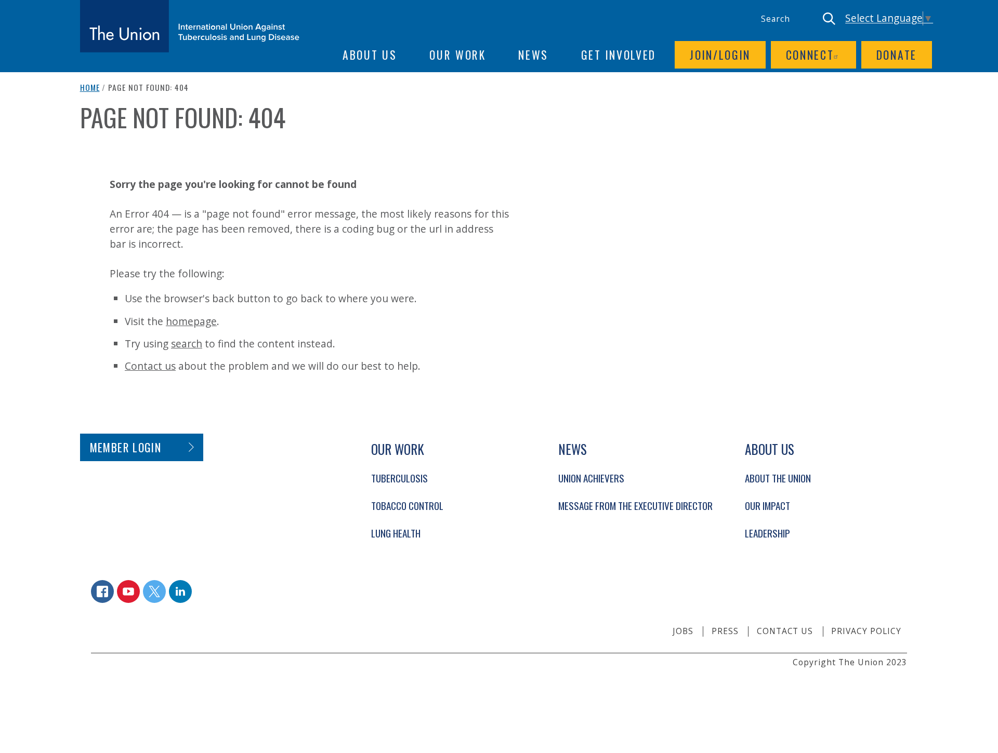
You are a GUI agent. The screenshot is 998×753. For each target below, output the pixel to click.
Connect (810, 54)
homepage (191, 321)
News (533, 54)
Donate (896, 54)
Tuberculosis (399, 478)
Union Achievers (591, 478)
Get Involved (618, 54)
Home (90, 87)
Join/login (720, 54)
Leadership (767, 533)
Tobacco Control (407, 505)
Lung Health (396, 533)
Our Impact (767, 505)
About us (370, 54)
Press (725, 631)
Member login (125, 447)
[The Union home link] (189, 26)
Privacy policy (866, 631)
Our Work (457, 54)
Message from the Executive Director (635, 505)
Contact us (150, 366)
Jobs (683, 631)
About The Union (778, 478)
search (186, 344)
